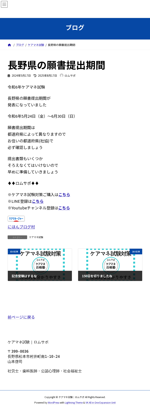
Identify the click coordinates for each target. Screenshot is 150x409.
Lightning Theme (74, 402)
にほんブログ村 (21, 227)
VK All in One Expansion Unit (101, 402)
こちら (64, 194)
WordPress (53, 402)
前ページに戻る (21, 317)
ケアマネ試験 (36, 237)
